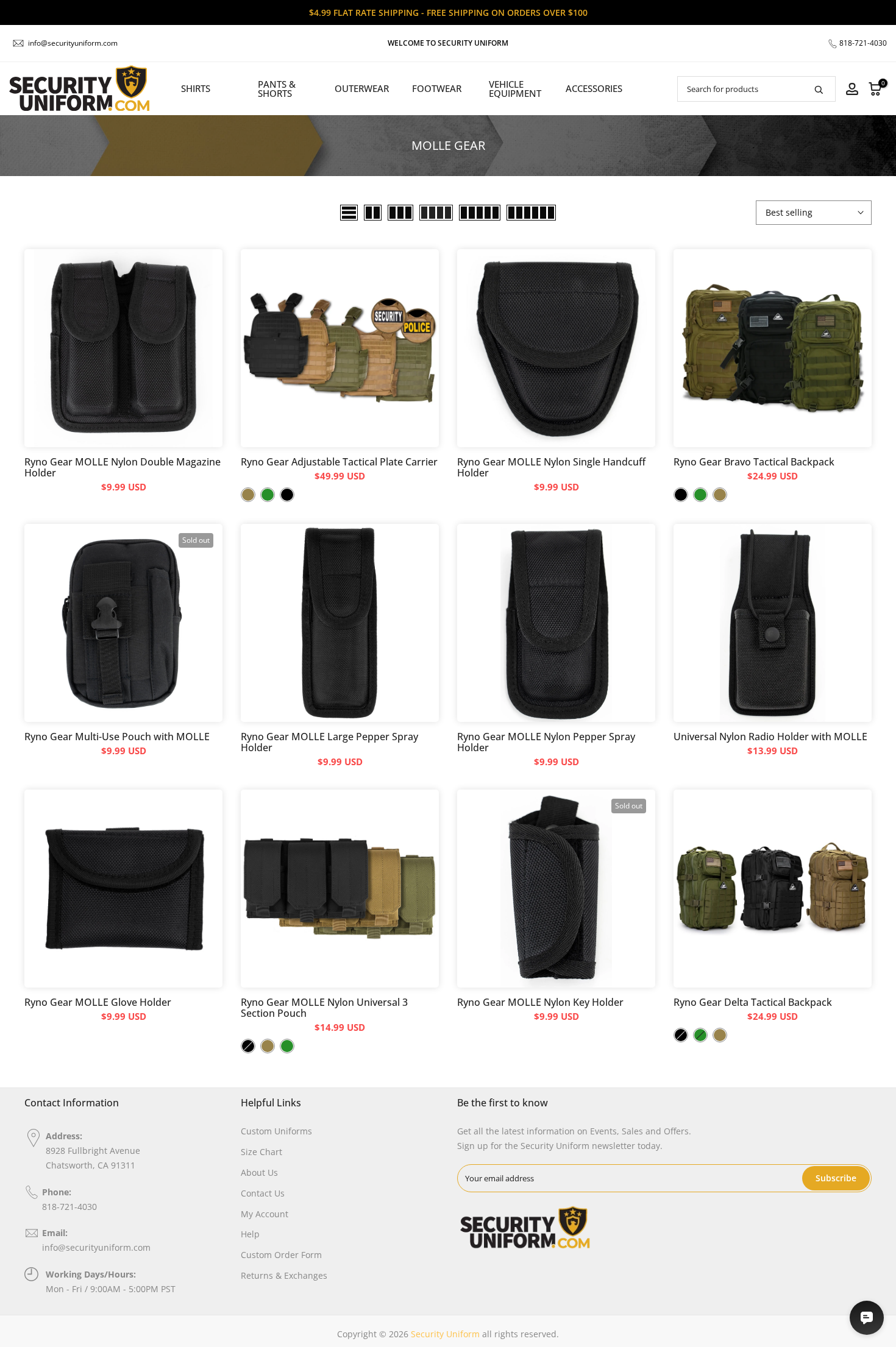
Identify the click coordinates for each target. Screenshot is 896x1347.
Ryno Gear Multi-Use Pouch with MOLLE (117, 736)
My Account (264, 1214)
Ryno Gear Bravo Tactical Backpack (754, 461)
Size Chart (261, 1152)
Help (250, 1234)
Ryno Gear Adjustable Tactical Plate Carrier (339, 461)
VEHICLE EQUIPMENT (515, 88)
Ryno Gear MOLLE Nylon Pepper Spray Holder (546, 742)
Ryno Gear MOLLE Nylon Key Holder (540, 1002)
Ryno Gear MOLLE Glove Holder (97, 1002)
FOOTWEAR (436, 88)
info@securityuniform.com (73, 43)
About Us (259, 1172)
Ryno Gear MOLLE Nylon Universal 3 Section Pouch (324, 1007)
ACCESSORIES (594, 88)
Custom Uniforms (276, 1131)
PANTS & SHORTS (277, 88)
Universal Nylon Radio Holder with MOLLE (770, 736)
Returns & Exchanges (284, 1275)
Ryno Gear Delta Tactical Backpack (753, 1002)
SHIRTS (195, 88)
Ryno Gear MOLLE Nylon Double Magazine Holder (122, 467)
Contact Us (263, 1193)
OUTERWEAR (362, 88)
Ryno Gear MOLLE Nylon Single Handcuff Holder (551, 467)
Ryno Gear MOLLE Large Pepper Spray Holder (329, 742)
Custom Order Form (281, 1254)
